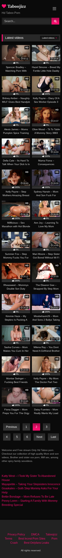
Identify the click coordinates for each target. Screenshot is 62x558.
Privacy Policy (16, 534)
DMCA (35, 534)
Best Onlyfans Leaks (36, 542)
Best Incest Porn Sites (31, 538)
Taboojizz (16, 6)
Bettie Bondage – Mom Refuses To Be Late (28, 496)
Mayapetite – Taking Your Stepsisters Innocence (31, 484)
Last (53, 436)
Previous (11, 426)
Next (39, 436)
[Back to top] (51, 547)
